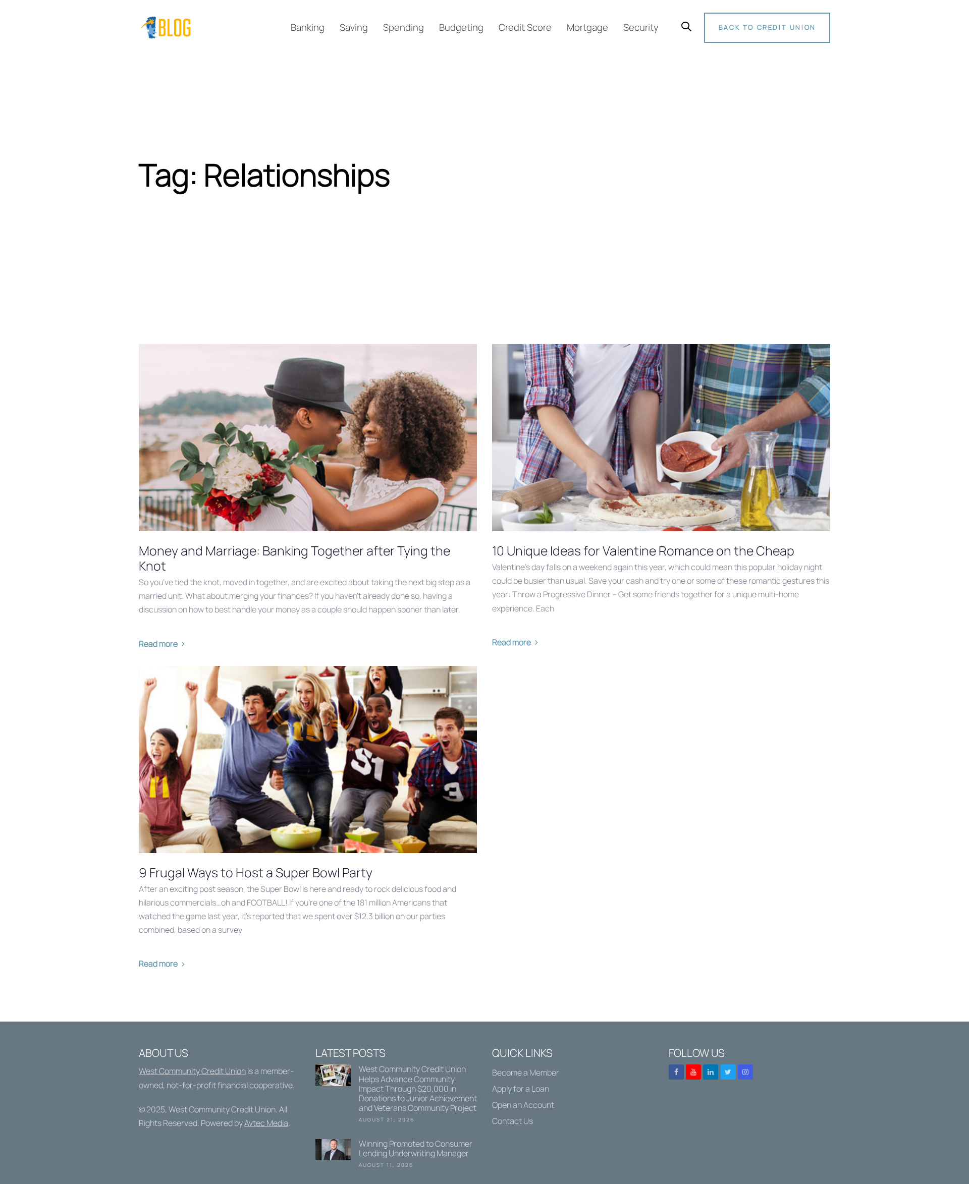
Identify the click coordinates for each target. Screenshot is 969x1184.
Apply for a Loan (520, 1088)
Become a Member (525, 1072)
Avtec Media (266, 1123)
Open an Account (523, 1104)
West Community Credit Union (192, 1071)
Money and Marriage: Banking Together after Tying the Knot (294, 558)
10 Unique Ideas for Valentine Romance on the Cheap (643, 550)
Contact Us (512, 1120)
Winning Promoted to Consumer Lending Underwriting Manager (396, 1155)
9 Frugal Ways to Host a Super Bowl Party (255, 872)
